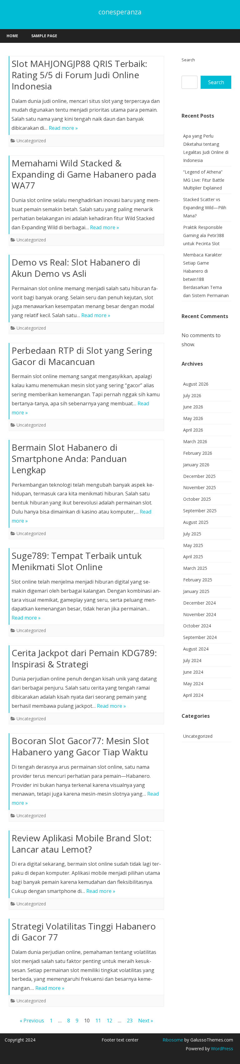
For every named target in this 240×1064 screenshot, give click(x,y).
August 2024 (195, 649)
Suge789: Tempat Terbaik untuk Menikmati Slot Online (77, 561)
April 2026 (193, 430)
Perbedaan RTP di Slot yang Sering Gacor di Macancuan (82, 355)
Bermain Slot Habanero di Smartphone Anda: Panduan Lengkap (69, 458)
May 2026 (193, 418)
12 (109, 1020)
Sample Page (44, 35)
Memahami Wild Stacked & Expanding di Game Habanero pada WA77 (84, 174)
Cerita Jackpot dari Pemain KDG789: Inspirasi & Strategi (84, 658)
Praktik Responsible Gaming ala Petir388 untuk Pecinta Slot (203, 235)
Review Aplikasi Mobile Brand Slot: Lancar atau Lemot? (82, 843)
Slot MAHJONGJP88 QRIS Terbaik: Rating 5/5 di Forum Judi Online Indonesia (79, 75)
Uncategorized (31, 141)
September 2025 (200, 511)
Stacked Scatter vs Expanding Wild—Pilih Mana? (204, 207)
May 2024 (193, 684)
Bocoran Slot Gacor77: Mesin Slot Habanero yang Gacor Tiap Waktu (80, 746)
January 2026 (196, 465)
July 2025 (192, 534)
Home (12, 35)
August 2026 (195, 384)
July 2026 (192, 395)
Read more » (63, 127)
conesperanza (120, 12)
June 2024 (193, 672)
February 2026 (197, 453)
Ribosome (172, 1040)
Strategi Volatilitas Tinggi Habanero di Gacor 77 (84, 931)
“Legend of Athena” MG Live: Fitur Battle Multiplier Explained (203, 180)
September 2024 (200, 637)
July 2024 (192, 660)
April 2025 (193, 557)
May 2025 (193, 545)
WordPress (221, 1048)
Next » (145, 1020)
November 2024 (199, 614)
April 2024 (193, 695)
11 (98, 1020)
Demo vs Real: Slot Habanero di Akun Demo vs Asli (76, 267)
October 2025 (197, 499)
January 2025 (196, 591)
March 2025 (195, 568)
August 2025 (195, 522)
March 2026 (195, 441)
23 (129, 1020)
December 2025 (199, 476)
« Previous (32, 1020)
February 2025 (197, 580)
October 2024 (197, 626)
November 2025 (199, 487)
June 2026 (193, 407)
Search (188, 60)
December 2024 (199, 603)
